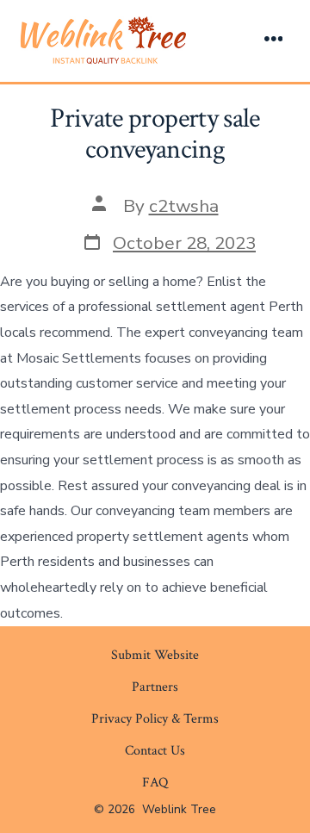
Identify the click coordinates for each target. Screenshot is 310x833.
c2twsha (184, 206)
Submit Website (155, 655)
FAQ (155, 783)
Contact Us (155, 751)
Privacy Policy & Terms (155, 719)
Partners (155, 687)
